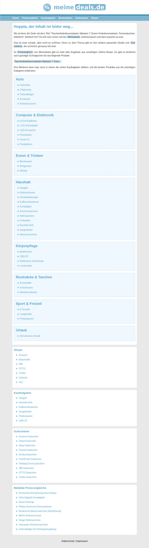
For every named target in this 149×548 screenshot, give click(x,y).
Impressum (82, 541)
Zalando (23, 377)
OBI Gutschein (26, 468)
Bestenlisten (65, 18)
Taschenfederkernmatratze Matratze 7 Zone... (37, 61)
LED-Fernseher (28, 130)
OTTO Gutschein (27, 472)
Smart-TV (25, 139)
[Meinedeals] (74, 14)
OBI (21, 364)
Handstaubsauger (29, 197)
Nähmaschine (27, 216)
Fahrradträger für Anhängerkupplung (37, 529)
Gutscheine (81, 18)
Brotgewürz (26, 166)
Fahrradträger (27, 94)
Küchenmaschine (29, 211)
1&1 (21, 382)
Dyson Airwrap (26, 502)
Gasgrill (24, 188)
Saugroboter (26, 230)
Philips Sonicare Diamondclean (35, 506)
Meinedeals (74, 37)
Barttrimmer (26, 251)
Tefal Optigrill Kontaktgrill (32, 497)
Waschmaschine (28, 234)
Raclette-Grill (26, 225)
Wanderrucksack (28, 292)
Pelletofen (25, 220)
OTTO (22, 368)
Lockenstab (26, 265)
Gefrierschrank (27, 192)
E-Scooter (25, 309)
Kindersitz (25, 99)
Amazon (23, 355)
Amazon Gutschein (28, 436)
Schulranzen (26, 287)
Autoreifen (25, 85)
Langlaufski (26, 314)
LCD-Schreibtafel (29, 125)
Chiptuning (25, 89)
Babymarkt (24, 359)
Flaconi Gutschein (28, 450)
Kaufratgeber (48, 18)
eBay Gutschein (27, 445)
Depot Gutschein (27, 441)
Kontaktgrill (25, 206)
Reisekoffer (26, 283)
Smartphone (26, 144)
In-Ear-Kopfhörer (28, 121)
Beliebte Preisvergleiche (30, 487)
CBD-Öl (24, 256)
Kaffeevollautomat (29, 202)
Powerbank (26, 135)
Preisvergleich (30, 18)
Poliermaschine (28, 103)
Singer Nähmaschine (30, 520)
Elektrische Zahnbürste (32, 261)
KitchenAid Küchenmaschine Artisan (37, 493)
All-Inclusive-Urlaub (30, 336)
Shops (94, 18)
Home (15, 18)
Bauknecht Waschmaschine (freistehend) (40, 511)
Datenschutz (68, 541)
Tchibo (22, 373)
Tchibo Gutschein (28, 477)
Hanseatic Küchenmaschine (33, 524)
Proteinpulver (27, 318)
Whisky (23, 170)
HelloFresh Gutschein (30, 459)
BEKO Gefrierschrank (30, 515)
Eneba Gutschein (28, 454)
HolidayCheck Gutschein (32, 463)
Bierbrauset (26, 161)
